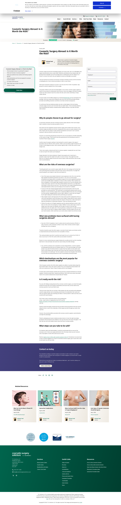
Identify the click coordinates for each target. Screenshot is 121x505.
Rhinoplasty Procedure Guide (93, 469)
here (47, 499)
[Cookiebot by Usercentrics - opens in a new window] (16, 11)
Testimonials (65, 480)
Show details (28, 11)
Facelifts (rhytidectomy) (19, 414)
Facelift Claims (40, 464)
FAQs (80, 19)
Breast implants (94, 414)
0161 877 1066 (101, 16)
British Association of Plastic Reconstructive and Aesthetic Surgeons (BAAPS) (56, 301)
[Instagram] (16, 475)
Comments (90, 86)
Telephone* (90, 75)
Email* (89, 80)
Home (13, 43)
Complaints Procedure (67, 478)
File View (64, 464)
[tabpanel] (19, 77)
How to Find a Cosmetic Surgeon (94, 462)
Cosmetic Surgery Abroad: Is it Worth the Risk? (19, 69)
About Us (64, 467)
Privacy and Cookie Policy (67, 476)
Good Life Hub (67, 19)
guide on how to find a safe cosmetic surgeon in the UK (56, 337)
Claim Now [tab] (19, 90)
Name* (89, 69)
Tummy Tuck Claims (41, 469)
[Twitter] (13, 475)
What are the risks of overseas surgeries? (16, 73)
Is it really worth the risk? (12, 81)
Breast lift (67, 414)
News (94, 19)
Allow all (102, 3)
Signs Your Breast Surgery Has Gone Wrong (96, 467)
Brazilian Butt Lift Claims (42, 467)
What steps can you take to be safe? (15, 83)
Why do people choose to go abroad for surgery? (18, 71)
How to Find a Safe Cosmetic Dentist (95, 464)
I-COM (80, 502)
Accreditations (65, 469)
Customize (101, 7)
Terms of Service (91, 95)
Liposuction (42, 413)
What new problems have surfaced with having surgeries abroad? (19, 75)
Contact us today (10, 85)
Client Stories (65, 483)
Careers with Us (65, 474)
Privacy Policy (109, 93)
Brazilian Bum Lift (67, 97)
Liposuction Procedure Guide (93, 471)
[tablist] (19, 90)
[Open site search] (108, 16)
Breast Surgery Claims (42, 462)
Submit (113, 98)
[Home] (18, 17)
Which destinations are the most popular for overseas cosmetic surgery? (19, 78)
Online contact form (45, 365)
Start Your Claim (87, 19)
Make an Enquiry (65, 462)
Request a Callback (89, 16)
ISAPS (52, 138)
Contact (106, 19)
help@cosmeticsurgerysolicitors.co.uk (22, 472)
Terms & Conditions (66, 471)
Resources (100, 19)
